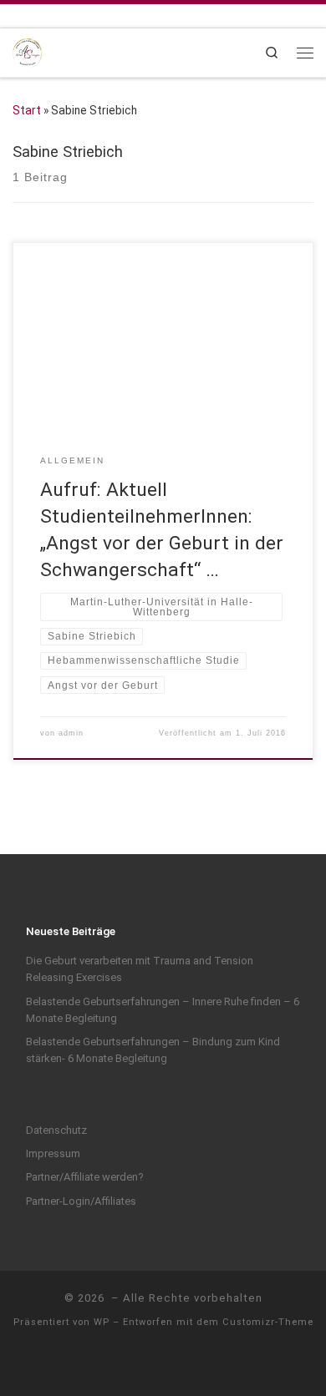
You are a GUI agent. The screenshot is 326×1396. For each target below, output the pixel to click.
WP (102, 1322)
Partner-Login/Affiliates (81, 1201)
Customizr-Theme (267, 1322)
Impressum (53, 1153)
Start (27, 110)
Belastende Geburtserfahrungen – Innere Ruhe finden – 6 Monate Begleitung (162, 1009)
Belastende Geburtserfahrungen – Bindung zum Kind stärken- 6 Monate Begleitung (153, 1050)
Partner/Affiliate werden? (85, 1177)
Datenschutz (56, 1130)
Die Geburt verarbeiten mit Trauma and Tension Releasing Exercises (139, 969)
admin (71, 733)
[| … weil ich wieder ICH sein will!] (28, 51)
